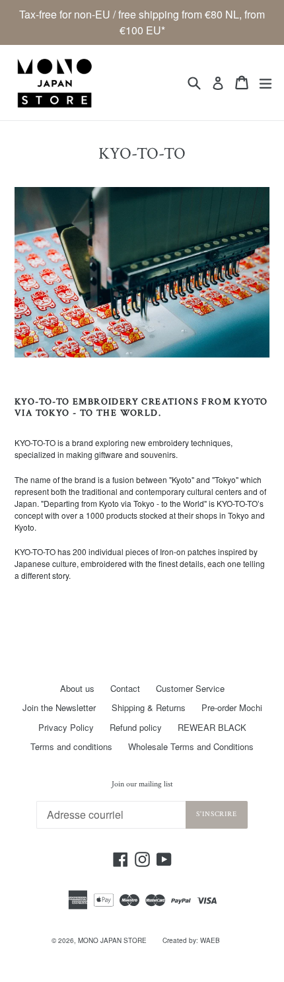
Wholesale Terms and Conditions (191, 746)
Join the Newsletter (59, 707)
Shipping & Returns (149, 707)
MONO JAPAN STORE (112, 940)
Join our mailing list (142, 784)
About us (77, 688)
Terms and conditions (71, 746)
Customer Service (190, 688)
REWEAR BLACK (212, 727)
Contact (125, 688)
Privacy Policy (66, 727)
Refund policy (136, 727)
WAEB (210, 940)
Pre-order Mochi (231, 707)
